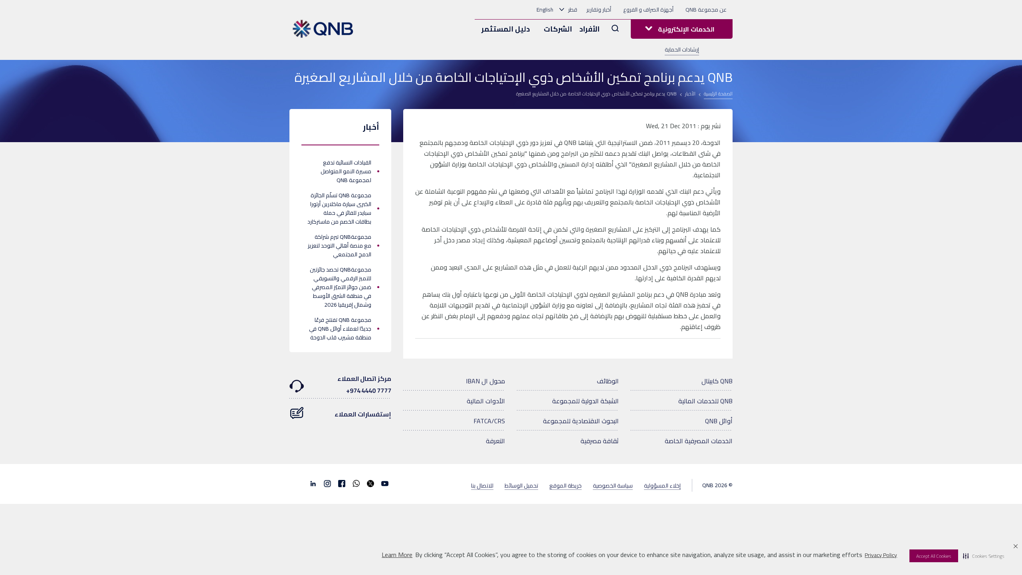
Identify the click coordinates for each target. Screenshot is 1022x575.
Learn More (397, 554)
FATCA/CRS (489, 421)
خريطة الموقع (565, 485)
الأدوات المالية (486, 401)
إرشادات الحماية (682, 49)
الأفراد (589, 29)
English (545, 9)
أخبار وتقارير (598, 9)
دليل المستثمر (505, 29)
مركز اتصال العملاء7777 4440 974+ (364, 385)
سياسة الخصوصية (613, 485)
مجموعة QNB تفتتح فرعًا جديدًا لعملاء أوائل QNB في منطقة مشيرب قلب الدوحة (340, 329)
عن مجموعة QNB (706, 9)
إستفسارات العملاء (363, 414)
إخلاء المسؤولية (662, 485)
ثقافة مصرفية (599, 441)
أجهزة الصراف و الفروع (648, 9)
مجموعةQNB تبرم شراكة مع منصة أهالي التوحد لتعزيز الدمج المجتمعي (339, 246)
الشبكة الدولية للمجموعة (585, 401)
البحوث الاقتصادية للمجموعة (581, 421)
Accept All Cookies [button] (933, 556)
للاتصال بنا (482, 485)
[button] (983, 555)
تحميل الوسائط (521, 485)
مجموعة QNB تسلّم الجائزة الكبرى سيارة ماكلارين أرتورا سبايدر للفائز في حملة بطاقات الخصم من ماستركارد (339, 208)
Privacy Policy (881, 555)
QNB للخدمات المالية (705, 401)
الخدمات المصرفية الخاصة (699, 441)
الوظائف (608, 381)
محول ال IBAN (485, 381)
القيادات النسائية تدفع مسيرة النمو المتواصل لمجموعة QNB (346, 171)
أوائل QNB (719, 421)
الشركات (558, 29)
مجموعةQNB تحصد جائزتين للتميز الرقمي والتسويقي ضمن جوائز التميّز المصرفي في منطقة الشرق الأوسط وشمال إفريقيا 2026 (340, 287)
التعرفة (495, 441)
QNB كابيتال (717, 381)
